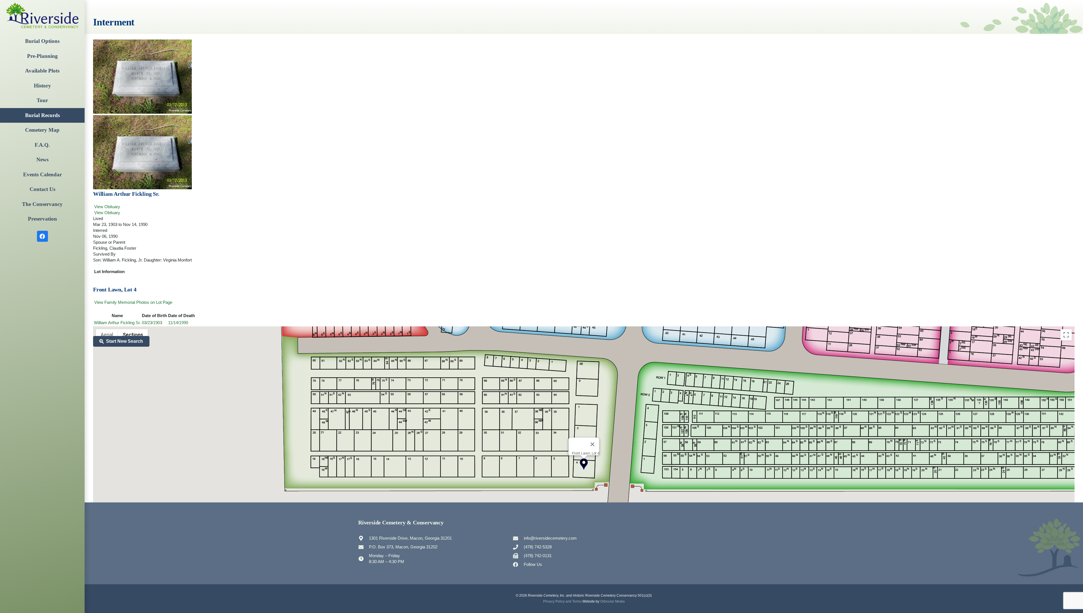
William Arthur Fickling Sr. (117, 322)
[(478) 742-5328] (518, 547)
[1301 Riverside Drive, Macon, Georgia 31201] (363, 538)
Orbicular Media (612, 601)
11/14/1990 (178, 322)
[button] (584, 464)
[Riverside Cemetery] (42, 15)
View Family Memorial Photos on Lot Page (132, 302)
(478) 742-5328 (538, 546)
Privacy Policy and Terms (562, 601)
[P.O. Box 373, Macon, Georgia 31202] (363, 547)
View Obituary (106, 206)
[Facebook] (42, 236)
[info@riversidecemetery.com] (518, 538)
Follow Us (533, 564)
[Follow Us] (518, 564)
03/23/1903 (152, 322)
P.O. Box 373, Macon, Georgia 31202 (403, 546)
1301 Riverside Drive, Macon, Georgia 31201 (410, 538)
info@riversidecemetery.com (550, 538)
